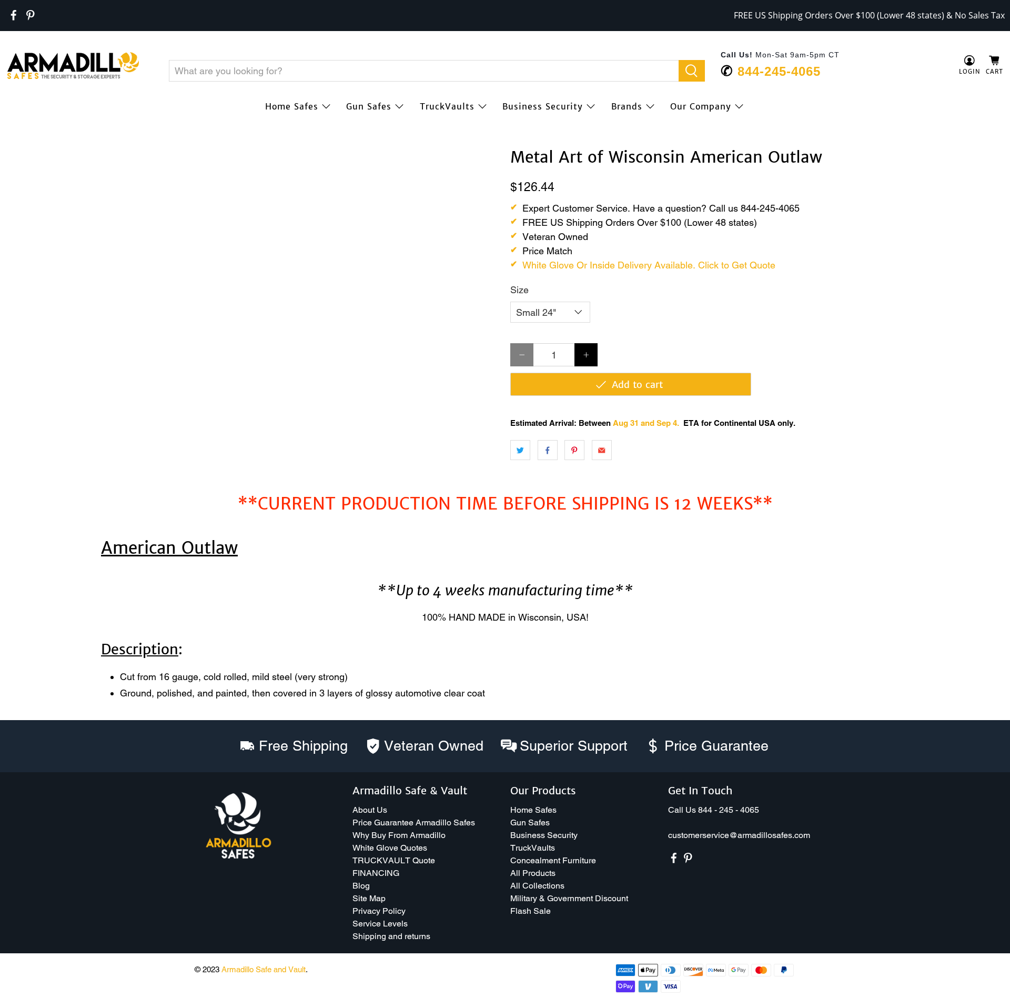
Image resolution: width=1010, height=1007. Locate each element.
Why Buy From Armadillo (399, 835)
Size (519, 289)
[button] (1009, 1002)
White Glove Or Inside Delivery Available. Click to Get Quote (648, 265)
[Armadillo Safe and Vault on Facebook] (13, 15)
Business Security (542, 106)
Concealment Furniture (553, 860)
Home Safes (291, 106)
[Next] (482, 148)
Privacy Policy (379, 911)
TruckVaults (447, 106)
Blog (361, 886)
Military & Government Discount (569, 898)
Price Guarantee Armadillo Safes (413, 822)
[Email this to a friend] (602, 450)
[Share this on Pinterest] (574, 450)
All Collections (537, 886)
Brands (626, 106)
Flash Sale (530, 911)
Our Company (700, 106)
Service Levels (380, 924)
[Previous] (22, 148)
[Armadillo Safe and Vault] (73, 65)
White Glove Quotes (389, 848)
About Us (369, 810)
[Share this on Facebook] (548, 450)
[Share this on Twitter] (520, 450)
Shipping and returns (391, 936)
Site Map (369, 898)
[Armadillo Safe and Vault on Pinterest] (30, 15)
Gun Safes (368, 106)
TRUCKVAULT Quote (393, 860)
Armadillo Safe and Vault (263, 969)
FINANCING (375, 873)
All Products (533, 873)
